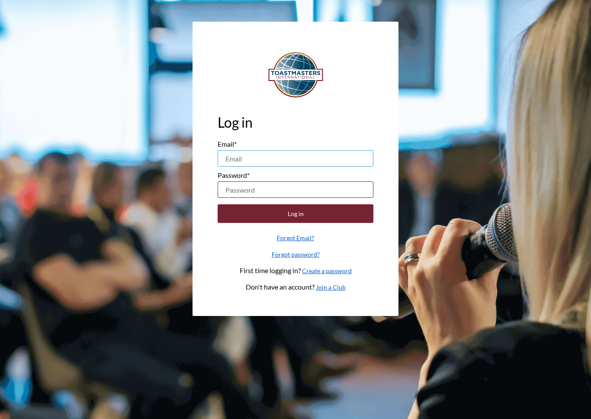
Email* (227, 144)
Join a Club (331, 287)
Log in (296, 213)
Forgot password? (296, 254)
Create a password (327, 270)
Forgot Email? (295, 238)
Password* (234, 175)
